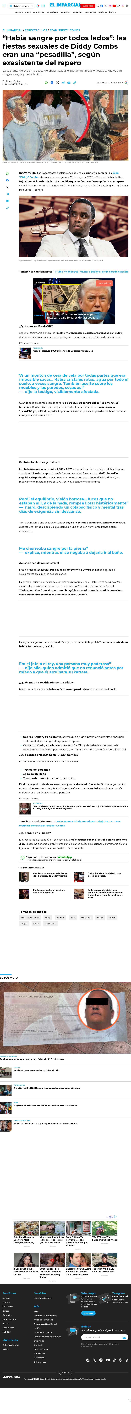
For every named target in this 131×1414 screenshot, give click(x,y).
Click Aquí (88, 1313)
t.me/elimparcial (120, 1296)
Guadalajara (52, 12)
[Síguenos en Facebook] (102, 5)
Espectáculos (36, 30)
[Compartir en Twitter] (57, 82)
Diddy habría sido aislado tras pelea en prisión (104, 874)
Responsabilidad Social (45, 1324)
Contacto (38, 1345)
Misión (37, 1328)
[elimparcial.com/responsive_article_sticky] (129, 1400)
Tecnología (8, 1327)
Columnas (77, 12)
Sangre (112, 917)
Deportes (7, 1315)
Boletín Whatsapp (43, 1298)
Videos (6, 1349)
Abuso (36, 923)
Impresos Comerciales (45, 1315)
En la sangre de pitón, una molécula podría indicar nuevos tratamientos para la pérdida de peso (105, 894)
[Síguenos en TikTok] (118, 5)
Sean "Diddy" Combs (65, 30)
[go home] (11, 1376)
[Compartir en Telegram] (63, 82)
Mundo (6, 1302)
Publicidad (39, 1353)
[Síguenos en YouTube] (114, 5)
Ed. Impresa (90, 12)
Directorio (39, 1341)
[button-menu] (4, 6)
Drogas (24, 923)
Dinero (6, 1311)
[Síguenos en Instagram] (110, 5)
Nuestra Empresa (43, 1332)
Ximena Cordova (13, 81)
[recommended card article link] (25, 353)
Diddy (47, 917)
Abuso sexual (50, 923)
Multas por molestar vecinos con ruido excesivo (49, 891)
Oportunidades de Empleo (47, 1336)
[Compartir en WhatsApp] (46, 82)
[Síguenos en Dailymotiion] (126, 1360)
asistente (60, 917)
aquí (79, 860)
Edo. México (38, 12)
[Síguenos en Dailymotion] (127, 5)
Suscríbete (88, 6)
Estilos (6, 1323)
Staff (36, 1311)
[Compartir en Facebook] (52, 82)
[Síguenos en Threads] (123, 5)
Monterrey (65, 12)
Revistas (103, 12)
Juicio (72, 917)
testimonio (86, 917)
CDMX (28, 12)
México (6, 1298)
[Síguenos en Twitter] (106, 5)
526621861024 (89, 1296)
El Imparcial (12, 30)
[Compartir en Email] (69, 82)
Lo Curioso (8, 1306)
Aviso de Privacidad (43, 1320)
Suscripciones (41, 1349)
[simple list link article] (65, 1019)
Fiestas (100, 917)
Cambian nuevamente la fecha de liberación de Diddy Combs (50, 874)
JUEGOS (19, 12)
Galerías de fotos (11, 1345)
